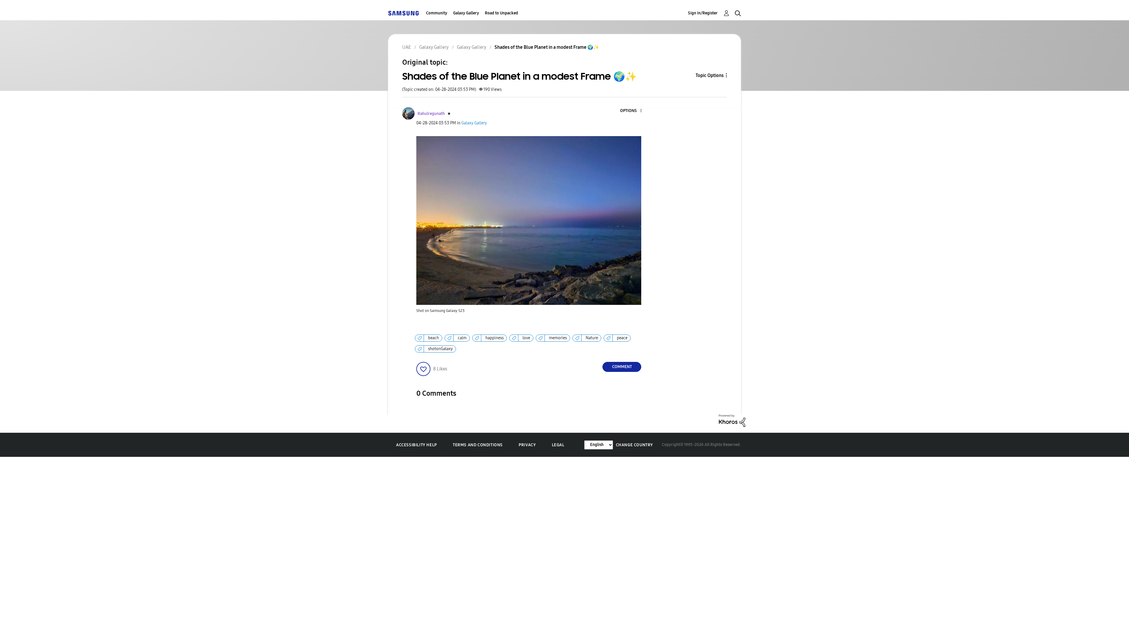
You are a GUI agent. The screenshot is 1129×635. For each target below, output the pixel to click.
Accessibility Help (416, 444)
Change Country (634, 444)
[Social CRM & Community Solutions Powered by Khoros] (732, 420)
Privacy (527, 444)
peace (622, 337)
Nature (592, 337)
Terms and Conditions (478, 444)
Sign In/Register (703, 13)
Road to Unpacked (501, 13)
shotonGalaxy (440, 348)
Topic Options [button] (710, 75)
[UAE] (403, 13)
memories (558, 337)
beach (433, 337)
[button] (631, 111)
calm (462, 337)
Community (436, 13)
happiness (494, 337)
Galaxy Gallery (466, 13)
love (526, 337)
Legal (558, 444)
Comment (622, 366)
